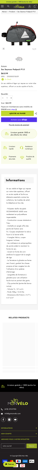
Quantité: (4, 94)
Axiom (4, 66)
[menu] (2, 6)
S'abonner (31, 446)
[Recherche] (8, 6)
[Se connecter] (29, 6)
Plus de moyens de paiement (19, 125)
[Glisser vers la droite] (34, 385)
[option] (19, 33)
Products (12, 12)
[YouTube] (15, 419)
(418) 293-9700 (10, 409)
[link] (19, 368)
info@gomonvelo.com (13, 413)
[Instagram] (9, 419)
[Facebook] (3, 419)
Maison (4, 12)
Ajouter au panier (17, 113)
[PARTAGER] (35, 113)
